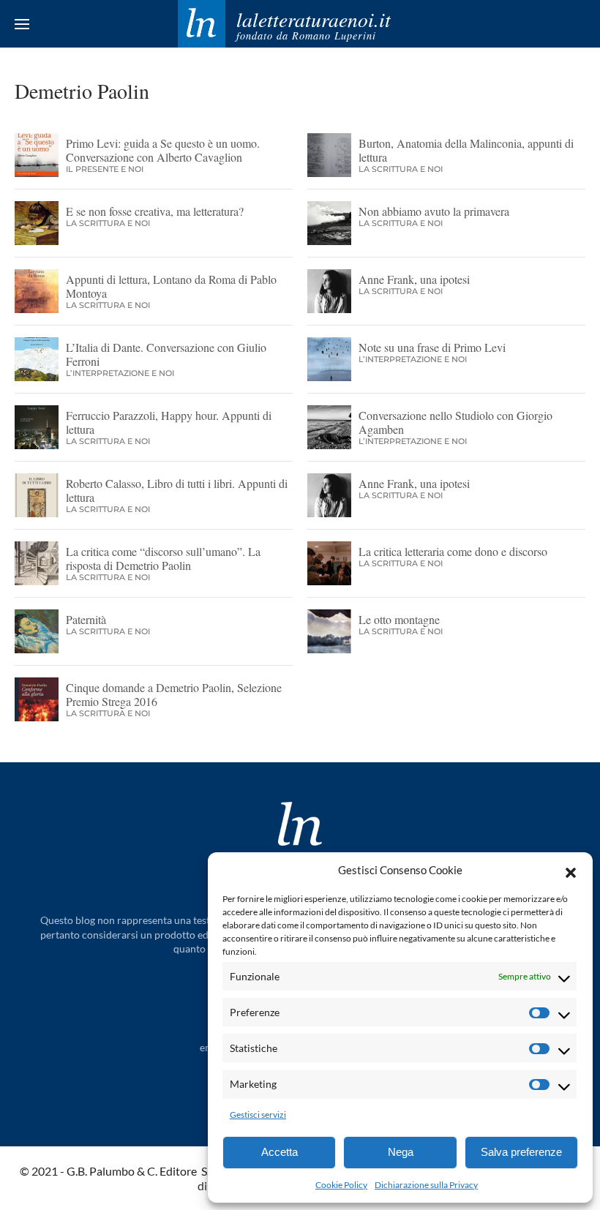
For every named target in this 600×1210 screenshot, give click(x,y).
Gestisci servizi (258, 1114)
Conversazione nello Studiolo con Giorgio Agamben (455, 422)
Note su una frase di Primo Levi (432, 347)
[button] (570, 870)
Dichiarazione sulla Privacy (426, 1184)
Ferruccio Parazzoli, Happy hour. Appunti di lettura (168, 422)
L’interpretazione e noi (120, 373)
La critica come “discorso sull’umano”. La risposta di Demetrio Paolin (163, 558)
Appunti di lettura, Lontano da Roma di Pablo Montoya (171, 286)
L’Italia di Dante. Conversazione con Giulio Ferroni (166, 354)
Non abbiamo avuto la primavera (434, 211)
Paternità (86, 619)
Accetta (279, 1152)
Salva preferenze (521, 1152)
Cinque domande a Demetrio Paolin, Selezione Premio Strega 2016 (174, 694)
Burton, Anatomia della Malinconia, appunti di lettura (466, 150)
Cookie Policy (341, 1184)
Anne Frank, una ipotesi (414, 279)
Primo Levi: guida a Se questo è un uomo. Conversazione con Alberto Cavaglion (163, 150)
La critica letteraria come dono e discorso (453, 551)
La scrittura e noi (401, 169)
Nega (400, 1152)
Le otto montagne (399, 619)
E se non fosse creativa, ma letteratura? (155, 211)
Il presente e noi (104, 169)
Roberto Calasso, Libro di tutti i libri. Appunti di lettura (177, 490)
